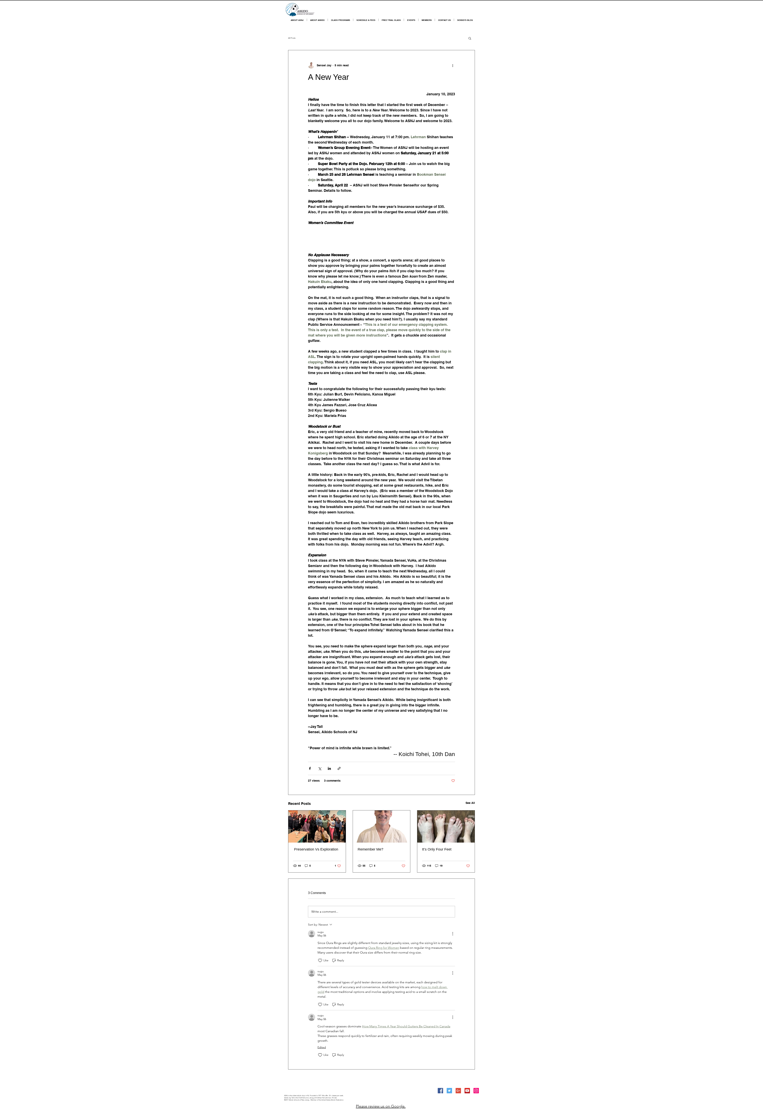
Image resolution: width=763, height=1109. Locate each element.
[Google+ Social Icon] (458, 1090)
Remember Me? (370, 849)
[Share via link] (339, 768)
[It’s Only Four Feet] (446, 826)
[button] (470, 38)
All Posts (291, 38)
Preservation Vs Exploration (315, 849)
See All (470, 802)
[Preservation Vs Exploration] (317, 826)
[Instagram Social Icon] (476, 1090)
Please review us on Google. (381, 1106)
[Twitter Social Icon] (449, 1090)
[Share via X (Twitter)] (319, 768)
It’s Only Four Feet (436, 849)
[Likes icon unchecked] (320, 960)
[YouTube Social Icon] (467, 1090)
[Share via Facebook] (310, 768)
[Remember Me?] (381, 826)
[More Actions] (452, 933)
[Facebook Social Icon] (440, 1090)
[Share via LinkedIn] (329, 768)
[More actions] (452, 65)
